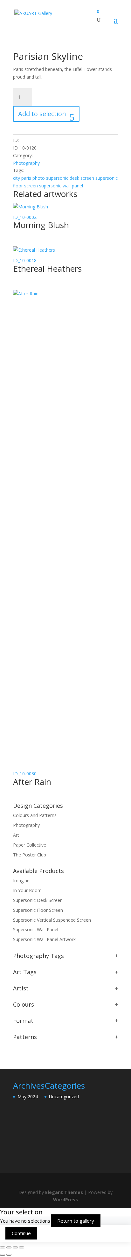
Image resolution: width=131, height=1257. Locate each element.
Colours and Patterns (35, 815)
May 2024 (27, 1096)
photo (38, 178)
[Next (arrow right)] (8, 1255)
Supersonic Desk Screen (38, 900)
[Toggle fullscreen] (8, 1247)
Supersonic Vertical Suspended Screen (52, 920)
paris (26, 178)
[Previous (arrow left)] (2, 1255)
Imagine (21, 880)
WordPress (65, 1200)
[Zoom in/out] (2, 1247)
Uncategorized (64, 1096)
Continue (21, 1233)
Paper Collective (29, 845)
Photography (26, 163)
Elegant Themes (64, 1192)
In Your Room (27, 890)
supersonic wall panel (61, 186)
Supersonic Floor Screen (38, 910)
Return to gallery (75, 1221)
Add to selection (42, 113)
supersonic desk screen (70, 178)
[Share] (15, 1247)
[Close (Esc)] (21, 1247)
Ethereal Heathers (47, 268)
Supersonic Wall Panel (35, 929)
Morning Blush (41, 225)
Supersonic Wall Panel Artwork (44, 939)
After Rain (32, 781)
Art (16, 835)
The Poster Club (29, 855)
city (16, 178)
